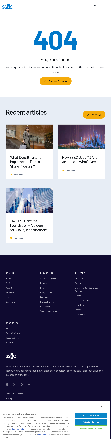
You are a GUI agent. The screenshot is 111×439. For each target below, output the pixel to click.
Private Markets (47, 302)
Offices (78, 309)
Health (8, 297)
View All (96, 114)
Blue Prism (10, 302)
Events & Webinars (14, 333)
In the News (80, 305)
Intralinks (10, 292)
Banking (43, 283)
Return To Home (58, 81)
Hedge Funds (46, 292)
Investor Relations (83, 300)
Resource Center (13, 338)
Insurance (44, 297)
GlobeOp (9, 278)
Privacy (9, 398)
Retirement (45, 306)
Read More (18, 174)
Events (78, 295)
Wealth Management (49, 311)
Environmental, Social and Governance (86, 289)
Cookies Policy (18, 429)
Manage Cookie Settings (91, 428)
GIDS (8, 283)
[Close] (102, 406)
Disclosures (80, 314)
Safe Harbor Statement (16, 393)
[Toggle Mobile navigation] (107, 6)
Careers (78, 283)
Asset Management (48, 278)
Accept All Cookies (91, 415)
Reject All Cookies (91, 422)
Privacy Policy (44, 435)
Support (9, 342)
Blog (8, 328)
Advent (9, 287)
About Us (79, 278)
